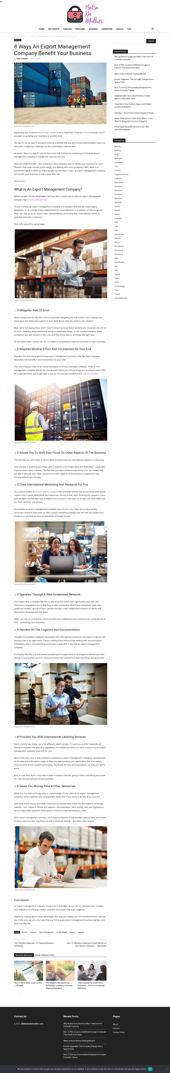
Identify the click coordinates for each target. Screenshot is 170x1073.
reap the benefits (90, 373)
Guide (117, 206)
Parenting (107, 29)
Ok (150, 1069)
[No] (166, 1069)
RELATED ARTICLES (24, 955)
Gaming (117, 202)
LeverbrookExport (35, 199)
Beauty (117, 146)
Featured (118, 190)
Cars (116, 166)
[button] (153, 29)
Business (93, 29)
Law (116, 226)
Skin (116, 270)
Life (116, 230)
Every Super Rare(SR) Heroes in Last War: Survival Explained (131, 128)
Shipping (81, 932)
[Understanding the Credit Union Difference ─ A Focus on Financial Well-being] (92, 971)
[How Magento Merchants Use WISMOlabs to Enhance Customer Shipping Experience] (60, 971)
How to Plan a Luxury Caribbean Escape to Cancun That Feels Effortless (132, 66)
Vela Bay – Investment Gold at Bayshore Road (133, 113)
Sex (116, 266)
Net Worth (53, 29)
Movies (117, 238)
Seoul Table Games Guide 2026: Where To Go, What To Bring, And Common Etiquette (133, 119)
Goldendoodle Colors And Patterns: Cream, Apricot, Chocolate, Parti (132, 97)
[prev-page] (15, 993)
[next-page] (20, 993)
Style (116, 278)
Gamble (117, 198)
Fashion (67, 29)
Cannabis (118, 162)
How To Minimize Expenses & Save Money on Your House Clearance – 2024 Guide (87, 944)
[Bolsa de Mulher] (85, 14)
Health (120, 29)
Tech (116, 282)
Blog (116, 154)
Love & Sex (119, 234)
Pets (116, 258)
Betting (117, 150)
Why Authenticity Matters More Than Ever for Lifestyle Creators (133, 58)
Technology (119, 286)
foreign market (49, 132)
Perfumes (80, 29)
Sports (117, 274)
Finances (118, 194)
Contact (116, 1028)
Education (118, 182)
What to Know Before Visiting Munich (130, 74)
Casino (117, 170)
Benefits (24, 932)
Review (72, 932)
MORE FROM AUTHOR (44, 955)
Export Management (46, 932)
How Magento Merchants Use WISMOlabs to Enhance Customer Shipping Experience (59, 985)
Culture (117, 178)
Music (117, 242)
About (115, 1024)
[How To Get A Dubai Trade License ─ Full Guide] (28, 971)
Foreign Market (61, 932)
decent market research (47, 491)
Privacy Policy (119, 1032)
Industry (118, 218)
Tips (129, 29)
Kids (116, 222)
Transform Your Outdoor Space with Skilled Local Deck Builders (132, 105)
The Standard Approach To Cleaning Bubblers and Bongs (34, 944)
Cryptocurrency (121, 174)
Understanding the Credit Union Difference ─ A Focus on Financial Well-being (91, 985)
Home (41, 29)
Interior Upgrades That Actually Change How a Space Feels (134, 80)
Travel (117, 294)
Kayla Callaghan (22, 58)
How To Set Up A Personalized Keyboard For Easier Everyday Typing (133, 89)
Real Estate (119, 262)
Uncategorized (120, 298)
